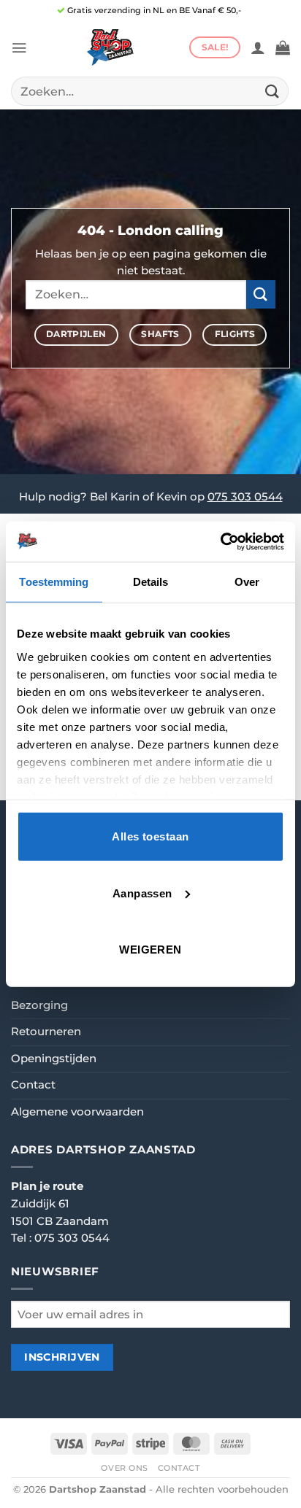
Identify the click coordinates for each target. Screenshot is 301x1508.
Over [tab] (247, 582)
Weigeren (150, 949)
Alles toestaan (150, 836)
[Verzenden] (272, 91)
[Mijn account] (258, 47)
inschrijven (62, 1357)
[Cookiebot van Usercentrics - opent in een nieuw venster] (220, 541)
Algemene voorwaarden (77, 1111)
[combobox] (150, 91)
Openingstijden (53, 1058)
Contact (33, 1084)
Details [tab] (151, 582)
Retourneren (46, 1031)
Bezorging (39, 1005)
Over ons (124, 1468)
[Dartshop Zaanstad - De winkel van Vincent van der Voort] (108, 47)
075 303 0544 (245, 496)
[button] (19, 48)
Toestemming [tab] (53, 582)
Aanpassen (142, 892)
